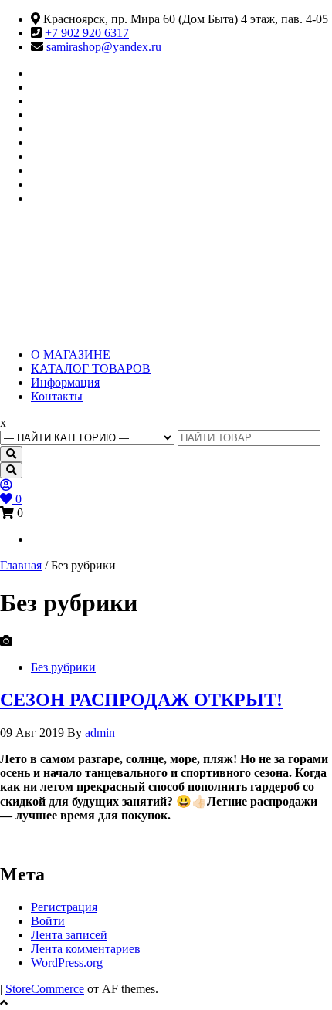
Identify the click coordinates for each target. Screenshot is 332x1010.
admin (100, 732)
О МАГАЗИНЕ (70, 354)
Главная (21, 565)
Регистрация (64, 907)
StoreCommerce (44, 988)
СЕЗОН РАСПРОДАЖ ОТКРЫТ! (141, 700)
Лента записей (69, 934)
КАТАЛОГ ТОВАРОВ (91, 368)
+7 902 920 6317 (87, 32)
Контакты (57, 396)
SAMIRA (75, 263)
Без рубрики (63, 667)
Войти (48, 920)
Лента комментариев (86, 948)
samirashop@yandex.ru (103, 46)
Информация (65, 382)
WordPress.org (67, 962)
